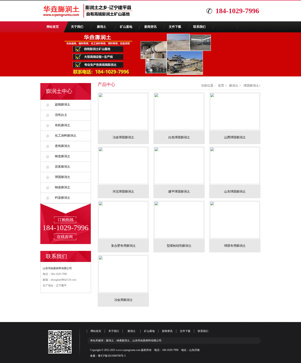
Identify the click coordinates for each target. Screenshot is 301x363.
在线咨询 (65, 237)
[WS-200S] (125, 111)
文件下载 (175, 26)
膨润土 (101, 26)
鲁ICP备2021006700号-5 (112, 355)
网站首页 (52, 26)
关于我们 (77, 26)
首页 (221, 85)
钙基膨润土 (62, 197)
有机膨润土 (62, 125)
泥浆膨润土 (62, 166)
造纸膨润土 (62, 146)
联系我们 (199, 26)
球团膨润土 (62, 177)
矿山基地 (126, 26)
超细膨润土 (62, 104)
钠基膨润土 (62, 187)
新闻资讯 (150, 26)
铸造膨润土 (62, 156)
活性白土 (61, 115)
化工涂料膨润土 (65, 135)
